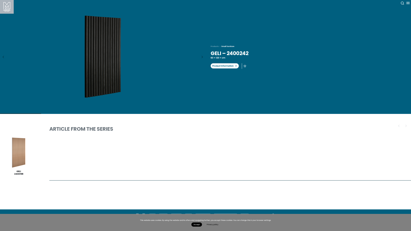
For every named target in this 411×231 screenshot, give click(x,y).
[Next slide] (202, 57)
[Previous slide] (399, 126)
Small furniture (227, 46)
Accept (197, 224)
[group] (103, 56)
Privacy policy (212, 224)
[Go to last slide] (3, 57)
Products (215, 46)
